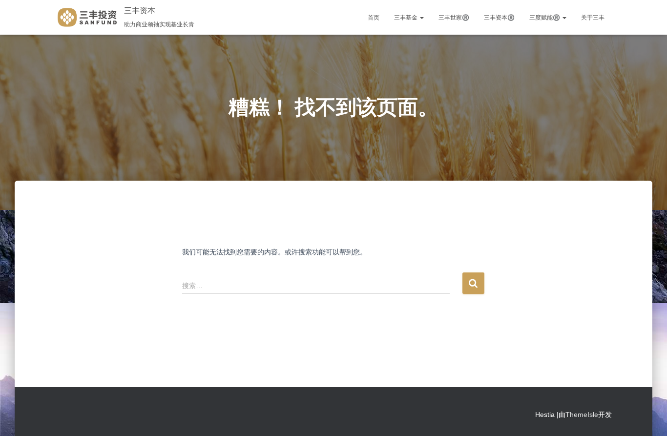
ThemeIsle (581, 414)
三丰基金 (406, 17)
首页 (373, 17)
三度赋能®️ (545, 17)
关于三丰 (592, 17)
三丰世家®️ (453, 17)
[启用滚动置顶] (647, 416)
